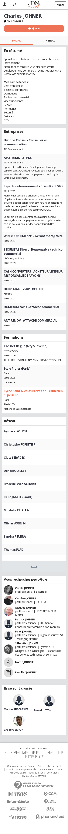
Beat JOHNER (23, 631)
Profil (16, 40)
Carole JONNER (24, 588)
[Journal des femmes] (18, 794)
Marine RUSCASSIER (16, 709)
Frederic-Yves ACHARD (20, 484)
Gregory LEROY (13, 729)
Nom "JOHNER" (24, 662)
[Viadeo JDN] (50, 809)
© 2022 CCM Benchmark (34, 776)
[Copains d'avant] (18, 809)
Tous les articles (37, 772)
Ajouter (35, 28)
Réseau (50, 40)
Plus (34, 566)
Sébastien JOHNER (26, 643)
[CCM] (50, 794)
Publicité (42, 766)
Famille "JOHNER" (26, 672)
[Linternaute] (18, 801)
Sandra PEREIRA (15, 536)
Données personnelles (26, 769)
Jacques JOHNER (25, 607)
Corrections (52, 772)
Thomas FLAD (13, 550)
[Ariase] (18, 816)
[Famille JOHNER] (8, 672)
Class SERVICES (14, 458)
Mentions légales (18, 772)
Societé (9, 769)
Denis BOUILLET (15, 471)
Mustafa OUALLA (16, 510)
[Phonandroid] (50, 816)
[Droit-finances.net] (50, 801)
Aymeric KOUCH (15, 431)
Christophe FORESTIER (19, 444)
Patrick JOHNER (25, 619)
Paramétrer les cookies (51, 769)
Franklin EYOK (42, 710)
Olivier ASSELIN (15, 523)
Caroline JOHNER (25, 598)
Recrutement (54, 766)
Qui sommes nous (16, 766)
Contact (31, 766)
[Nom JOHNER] (8, 662)
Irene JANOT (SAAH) (18, 497)
